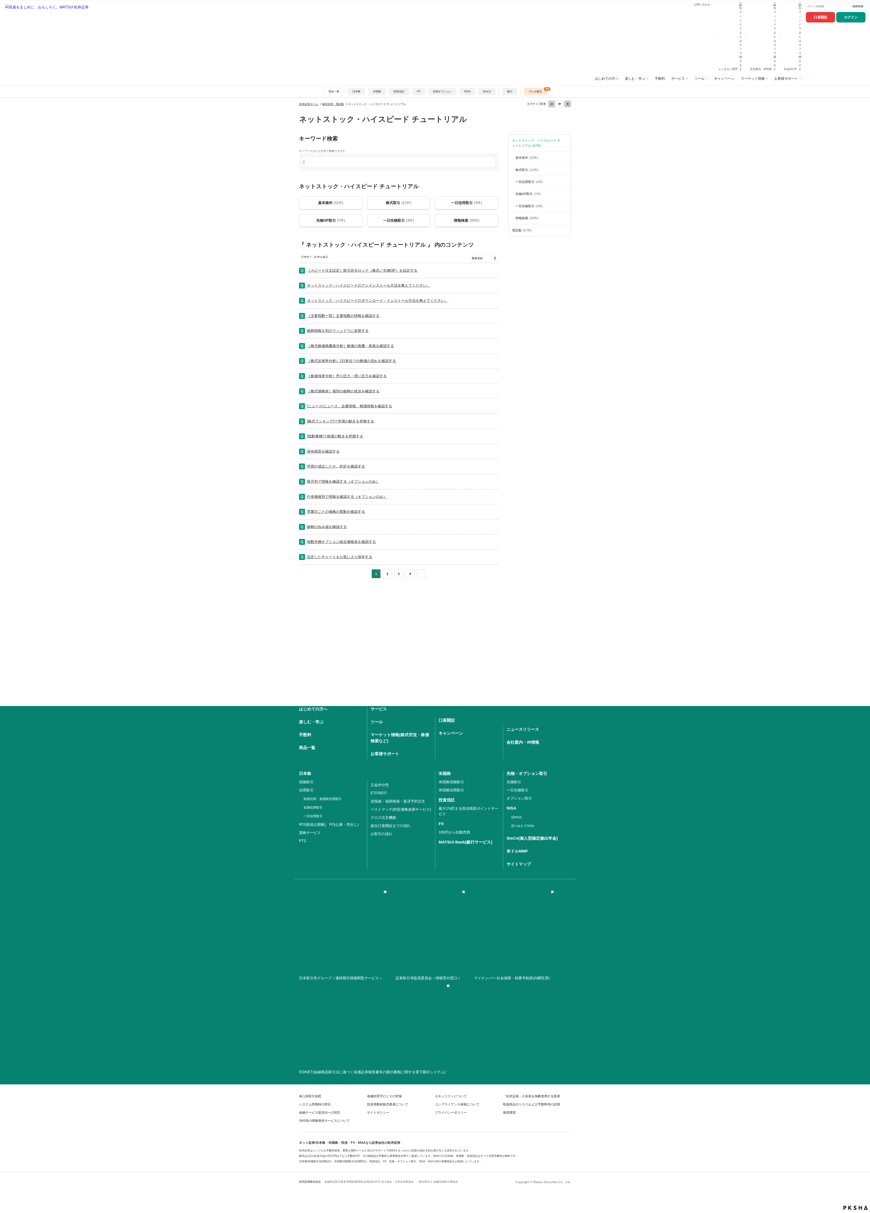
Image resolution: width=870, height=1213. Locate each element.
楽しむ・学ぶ (635, 78)
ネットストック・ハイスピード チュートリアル (536, 143)
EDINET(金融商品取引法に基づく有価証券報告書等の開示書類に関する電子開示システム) (372, 1072)
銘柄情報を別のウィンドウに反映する (338, 331)
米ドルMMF (517, 851)
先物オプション (442, 91)
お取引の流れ (381, 834)
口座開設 (820, 17)
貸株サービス (310, 833)
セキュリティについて (451, 1096)
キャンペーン (724, 78)
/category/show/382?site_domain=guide (566, 170)
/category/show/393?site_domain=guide (566, 194)
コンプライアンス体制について (457, 1104)
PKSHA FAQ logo (855, 1208)
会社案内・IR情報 (761, 69)
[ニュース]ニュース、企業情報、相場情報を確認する (349, 406)
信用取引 (306, 790)
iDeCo (487, 91)
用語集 (522, 230)
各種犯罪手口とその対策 (384, 1096)
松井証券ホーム (308, 104)
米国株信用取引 (451, 790)
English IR (791, 69)
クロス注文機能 (383, 817)
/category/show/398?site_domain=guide (566, 206)
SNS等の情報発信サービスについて (324, 1120)
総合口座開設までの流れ (391, 826)
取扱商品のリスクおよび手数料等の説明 (531, 1104)
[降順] (495, 259)
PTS (302, 841)
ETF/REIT (379, 793)
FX (418, 91)
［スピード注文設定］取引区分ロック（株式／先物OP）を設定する (362, 270)
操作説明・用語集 (333, 104)
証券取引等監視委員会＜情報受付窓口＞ (428, 978)
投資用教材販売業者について (387, 1104)
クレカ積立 (535, 91)
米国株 (377, 91)
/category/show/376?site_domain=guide (566, 143)
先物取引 (514, 782)
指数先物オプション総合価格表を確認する (341, 542)
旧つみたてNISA (522, 826)
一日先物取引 (529, 206)
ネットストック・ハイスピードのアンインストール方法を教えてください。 (368, 285)
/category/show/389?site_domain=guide (566, 182)
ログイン (851, 17)
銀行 (509, 91)
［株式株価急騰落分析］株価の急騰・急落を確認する (350, 346)
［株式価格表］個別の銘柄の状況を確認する (343, 391)
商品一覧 (334, 91)
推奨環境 (509, 1112)
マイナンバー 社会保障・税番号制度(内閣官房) (512, 978)
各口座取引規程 (310, 1096)
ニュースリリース (523, 729)
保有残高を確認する (323, 451)
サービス (678, 78)
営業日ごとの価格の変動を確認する (336, 512)
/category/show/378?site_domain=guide (566, 157)
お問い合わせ (702, 4)
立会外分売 (380, 785)
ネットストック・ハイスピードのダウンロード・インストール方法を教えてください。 (377, 301)
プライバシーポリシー (451, 1112)
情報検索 (526, 218)
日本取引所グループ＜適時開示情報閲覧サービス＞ (340, 978)
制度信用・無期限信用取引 (323, 799)
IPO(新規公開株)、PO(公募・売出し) (328, 824)
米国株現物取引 (451, 782)
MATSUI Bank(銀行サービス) (465, 842)
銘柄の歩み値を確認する (327, 527)
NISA (467, 91)
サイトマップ (519, 864)
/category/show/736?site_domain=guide (566, 230)
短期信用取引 (313, 807)
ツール (699, 78)
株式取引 (526, 170)
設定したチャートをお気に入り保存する (339, 557)
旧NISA (516, 817)
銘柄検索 (858, 6)
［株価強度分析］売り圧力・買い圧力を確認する (347, 376)
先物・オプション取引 (527, 773)
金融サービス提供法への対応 (319, 1112)
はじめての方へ (607, 78)
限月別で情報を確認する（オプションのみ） (343, 481)
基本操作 (526, 157)
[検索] (845, 6)
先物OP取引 (528, 194)
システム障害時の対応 (315, 1104)
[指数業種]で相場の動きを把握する (335, 436)
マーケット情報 (753, 78)
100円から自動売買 (454, 832)
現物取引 (306, 782)
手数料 (660, 78)
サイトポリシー (378, 1112)
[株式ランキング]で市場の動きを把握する (340, 421)
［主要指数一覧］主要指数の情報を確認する (343, 316)
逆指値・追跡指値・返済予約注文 (398, 801)
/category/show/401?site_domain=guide (566, 218)
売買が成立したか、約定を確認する (336, 466)
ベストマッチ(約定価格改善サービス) (401, 809)
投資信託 (399, 91)
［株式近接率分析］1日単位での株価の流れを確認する (351, 361)
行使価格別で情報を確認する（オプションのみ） (347, 497)
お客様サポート (786, 78)
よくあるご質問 (728, 69)
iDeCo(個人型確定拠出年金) (532, 838)
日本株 (356, 91)
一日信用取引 (529, 182)
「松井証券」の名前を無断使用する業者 (531, 1096)
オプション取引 (519, 798)
